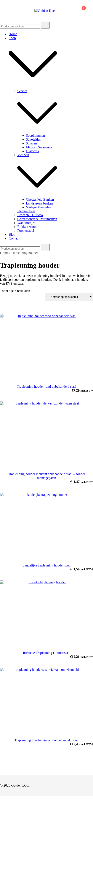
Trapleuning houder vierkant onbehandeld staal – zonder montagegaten (46, 476)
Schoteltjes (33, 139)
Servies (22, 91)
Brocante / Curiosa (30, 215)
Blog (12, 234)
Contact (14, 238)
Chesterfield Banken (40, 199)
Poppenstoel (25, 230)
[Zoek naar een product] (64, 11)
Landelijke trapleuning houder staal (46, 565)
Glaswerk (32, 151)
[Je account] (71, 11)
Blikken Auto (26, 226)
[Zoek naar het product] (45, 25)
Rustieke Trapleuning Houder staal (46, 653)
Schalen (31, 143)
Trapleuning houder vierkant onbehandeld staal (46, 740)
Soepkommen (35, 135)
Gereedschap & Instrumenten (37, 219)
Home (13, 34)
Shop (12, 38)
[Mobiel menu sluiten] (85, 9)
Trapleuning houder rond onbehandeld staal (46, 386)
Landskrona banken (39, 203)
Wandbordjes (26, 223)
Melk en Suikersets (39, 147)
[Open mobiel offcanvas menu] (1, 11)
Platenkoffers (26, 211)
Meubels (23, 155)
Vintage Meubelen (38, 207)
